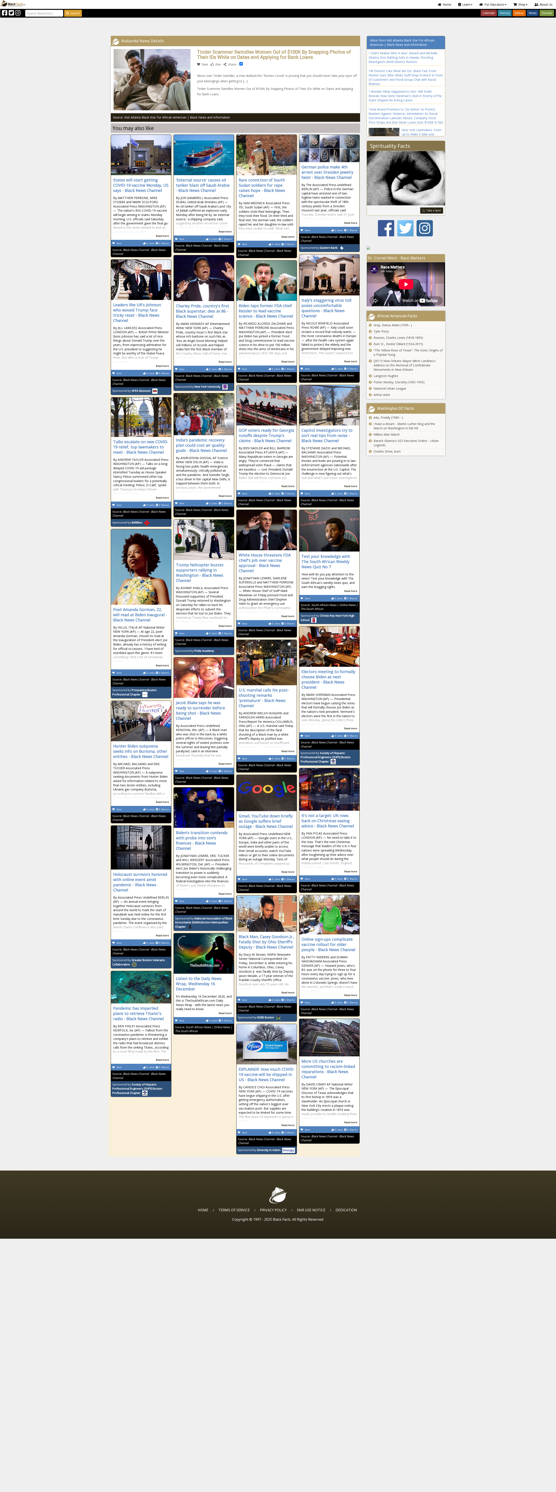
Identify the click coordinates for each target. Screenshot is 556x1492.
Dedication (346, 1210)
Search (75, 13)
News (533, 13)
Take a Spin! (433, 210)
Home (447, 4)
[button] (22, 1487)
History (505, 13)
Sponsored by (319, 248)
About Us (546, 4)
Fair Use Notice (311, 1210)
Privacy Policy (273, 1210)
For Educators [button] (494, 4)
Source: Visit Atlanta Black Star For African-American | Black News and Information (171, 117)
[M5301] (406, 248)
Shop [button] (521, 4)
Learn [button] (466, 4)
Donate (546, 13)
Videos (519, 13)
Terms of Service (234, 1210)
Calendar (489, 13)
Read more (162, 235)
